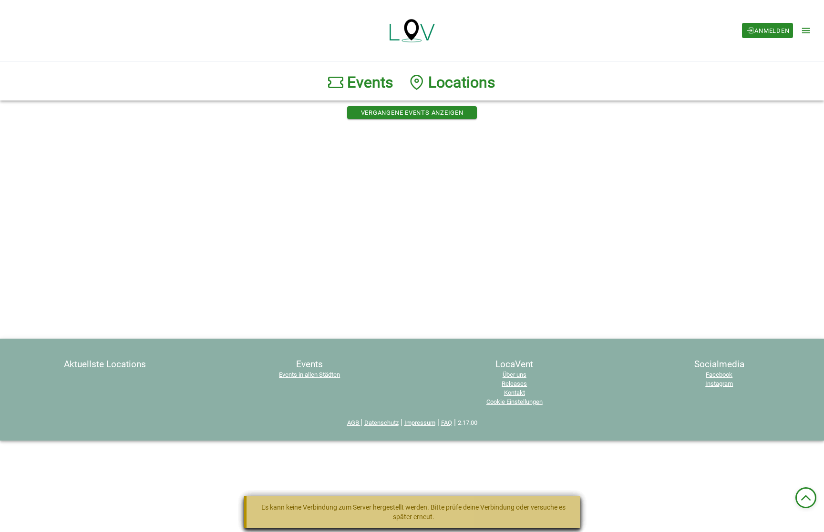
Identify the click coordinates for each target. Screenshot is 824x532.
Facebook (719, 374)
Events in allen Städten (309, 374)
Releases (514, 383)
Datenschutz (381, 422)
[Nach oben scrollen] (805, 497)
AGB (353, 422)
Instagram (719, 383)
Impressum (419, 422)
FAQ (446, 422)
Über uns (514, 374)
